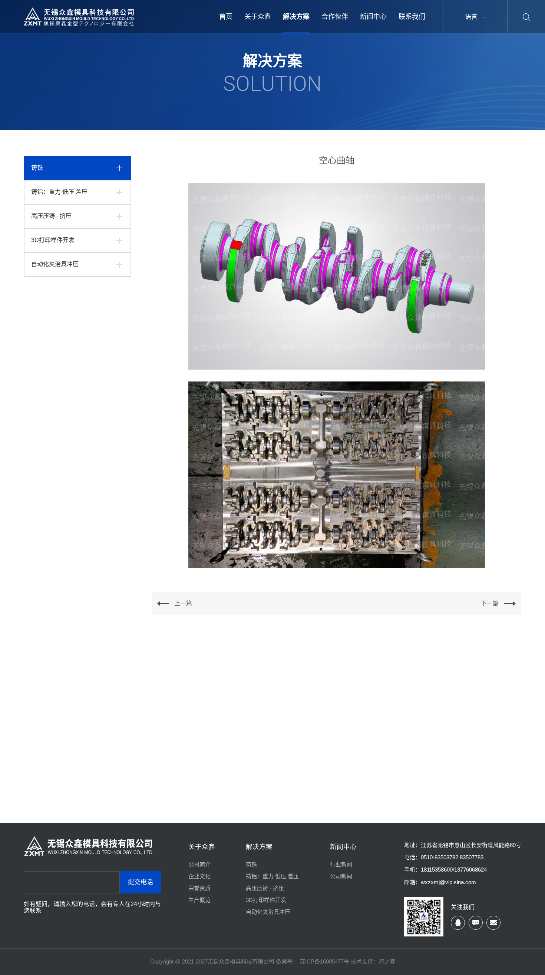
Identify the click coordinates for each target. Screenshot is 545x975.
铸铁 (37, 168)
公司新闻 (341, 876)
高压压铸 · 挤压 (51, 216)
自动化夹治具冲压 (55, 264)
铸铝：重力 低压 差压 (59, 192)
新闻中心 (343, 846)
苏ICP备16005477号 (323, 961)
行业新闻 (341, 864)
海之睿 (387, 961)
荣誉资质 (199, 888)
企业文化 (199, 876)
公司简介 (199, 864)
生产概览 (199, 900)
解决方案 (259, 846)
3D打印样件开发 (53, 240)
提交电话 (140, 882)
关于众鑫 (201, 846)
